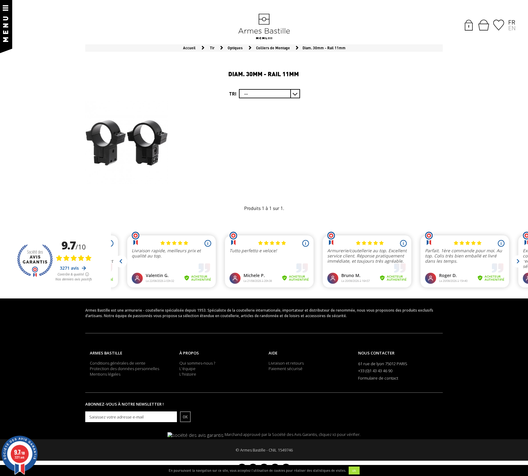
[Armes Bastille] (264, 27)
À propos (189, 353)
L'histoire (187, 374)
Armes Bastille (106, 353)
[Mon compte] (468, 24)
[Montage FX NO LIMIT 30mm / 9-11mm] (126, 142)
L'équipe (187, 368)
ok (354, 470)
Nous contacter (376, 353)
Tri (233, 93)
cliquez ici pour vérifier (339, 434)
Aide (273, 353)
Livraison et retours (286, 363)
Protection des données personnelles (124, 368)
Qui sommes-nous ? (197, 363)
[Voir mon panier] (483, 25)
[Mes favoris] (498, 24)
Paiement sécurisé (285, 368)
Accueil (189, 48)
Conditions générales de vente (117, 363)
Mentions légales (105, 374)
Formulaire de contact (378, 378)
